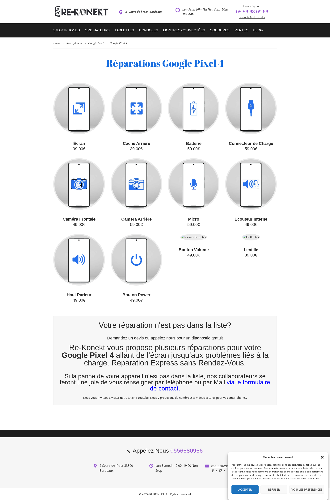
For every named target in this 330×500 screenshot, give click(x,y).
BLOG (258, 30)
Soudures (220, 30)
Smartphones (66, 30)
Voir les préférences (306, 489)
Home (56, 43)
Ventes (241, 30)
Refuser (274, 489)
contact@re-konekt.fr (252, 17)
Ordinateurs (97, 30)
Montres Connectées (184, 30)
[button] (322, 457)
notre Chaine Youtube (134, 397)
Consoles (148, 30)
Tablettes (124, 30)
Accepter (245, 489)
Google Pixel (96, 43)
